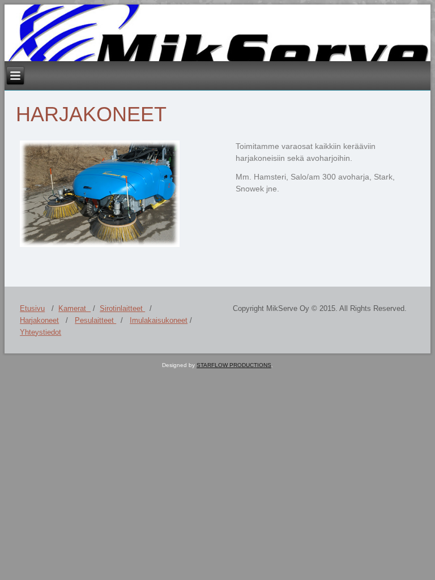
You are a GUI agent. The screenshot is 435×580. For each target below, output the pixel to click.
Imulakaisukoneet (158, 320)
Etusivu (32, 308)
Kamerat (74, 308)
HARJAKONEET (91, 114)
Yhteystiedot (40, 332)
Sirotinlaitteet (122, 308)
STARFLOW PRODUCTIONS (234, 365)
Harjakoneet (39, 320)
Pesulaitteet (95, 320)
